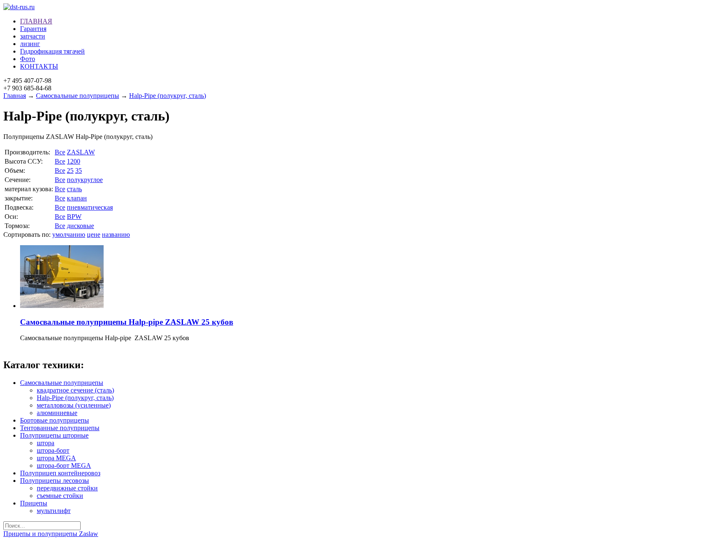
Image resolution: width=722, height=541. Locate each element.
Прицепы (33, 503)
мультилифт (54, 510)
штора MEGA (56, 458)
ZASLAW (81, 152)
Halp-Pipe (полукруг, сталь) (167, 95)
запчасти (32, 36)
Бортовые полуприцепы (54, 420)
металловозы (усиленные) (74, 405)
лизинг (30, 43)
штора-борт (53, 450)
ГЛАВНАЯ (36, 21)
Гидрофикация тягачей (52, 51)
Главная (14, 95)
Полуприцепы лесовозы (54, 480)
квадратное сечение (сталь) (75, 390)
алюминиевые (57, 412)
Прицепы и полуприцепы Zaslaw (50, 533)
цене (93, 234)
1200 (73, 161)
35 (78, 170)
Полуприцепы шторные (54, 435)
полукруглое (85, 179)
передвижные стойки (67, 488)
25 (70, 170)
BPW (74, 216)
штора (45, 442)
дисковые (80, 225)
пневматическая (90, 207)
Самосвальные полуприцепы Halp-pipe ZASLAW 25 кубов (126, 322)
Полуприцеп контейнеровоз (60, 473)
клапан (77, 198)
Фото (27, 58)
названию (116, 234)
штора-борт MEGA (64, 465)
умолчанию (68, 234)
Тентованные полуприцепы (59, 427)
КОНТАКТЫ (39, 66)
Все (60, 152)
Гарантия (33, 28)
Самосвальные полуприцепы (77, 95)
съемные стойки (60, 495)
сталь (74, 188)
